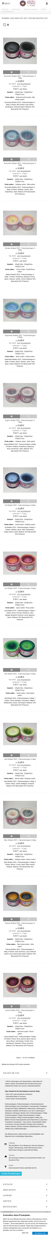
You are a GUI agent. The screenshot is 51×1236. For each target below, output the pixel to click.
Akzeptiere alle (40, 1233)
